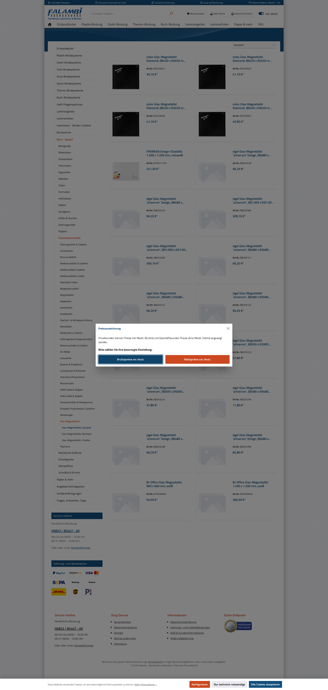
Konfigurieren (200, 684)
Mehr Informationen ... (146, 684)
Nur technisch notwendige (229, 684)
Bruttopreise (130, 359)
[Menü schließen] (228, 328)
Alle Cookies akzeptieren (265, 684)
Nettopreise (197, 359)
